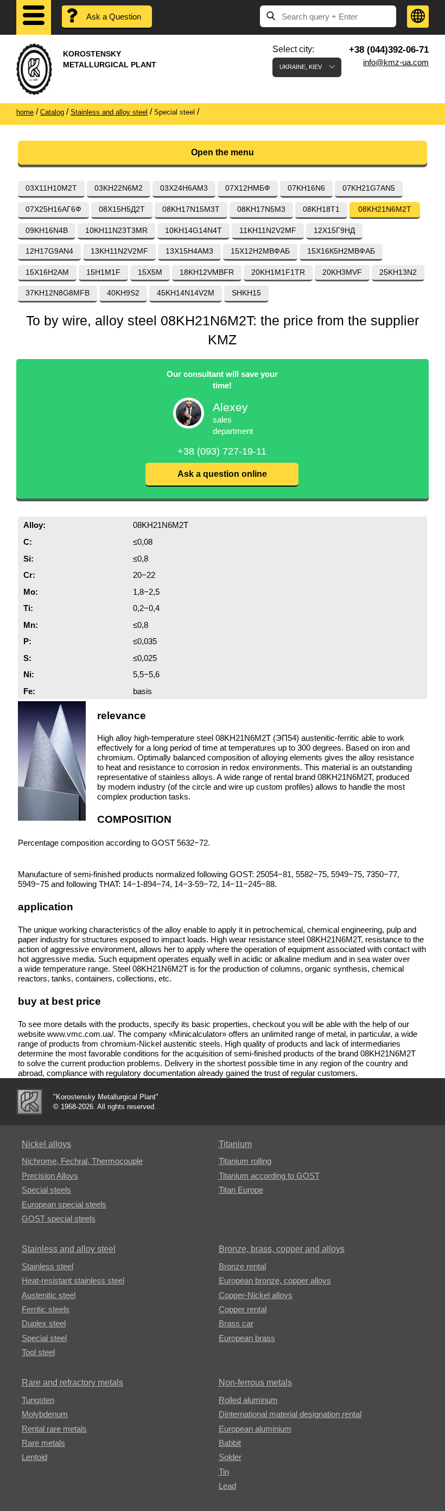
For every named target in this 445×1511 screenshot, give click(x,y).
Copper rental (242, 1309)
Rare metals (43, 1442)
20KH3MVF (342, 272)
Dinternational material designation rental (290, 1414)
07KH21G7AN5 (368, 188)
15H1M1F (103, 272)
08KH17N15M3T (191, 209)
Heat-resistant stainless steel (73, 1280)
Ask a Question (113, 16)
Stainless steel (47, 1266)
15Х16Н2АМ (47, 272)
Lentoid (34, 1457)
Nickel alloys (46, 1144)
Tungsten (38, 1400)
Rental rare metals (54, 1428)
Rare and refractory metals (72, 1382)
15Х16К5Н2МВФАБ (341, 251)
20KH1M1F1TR (278, 272)
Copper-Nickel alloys (256, 1295)
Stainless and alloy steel (69, 1249)
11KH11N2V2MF (267, 230)
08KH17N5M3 (261, 209)
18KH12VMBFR (207, 272)
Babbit (230, 1442)
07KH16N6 (306, 188)
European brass (247, 1338)
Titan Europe (241, 1189)
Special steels (46, 1189)
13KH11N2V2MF (119, 251)
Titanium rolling (245, 1161)
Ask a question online (222, 474)
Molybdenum (45, 1414)
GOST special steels (59, 1218)
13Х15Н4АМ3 (189, 251)
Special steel (44, 1338)
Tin (224, 1471)
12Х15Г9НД (334, 230)
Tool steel (38, 1352)
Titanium (235, 1144)
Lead (227, 1485)
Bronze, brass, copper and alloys (282, 1249)
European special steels (64, 1204)
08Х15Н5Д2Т (122, 209)
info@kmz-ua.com (396, 62)
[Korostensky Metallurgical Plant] (29, 1102)
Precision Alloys (50, 1175)
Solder (230, 1457)
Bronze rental (242, 1266)
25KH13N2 (398, 272)
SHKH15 (246, 292)
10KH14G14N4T (193, 230)
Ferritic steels (45, 1309)
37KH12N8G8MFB (58, 292)
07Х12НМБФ (247, 188)
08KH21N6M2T (384, 209)
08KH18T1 (321, 209)
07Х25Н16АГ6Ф (53, 209)
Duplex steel (44, 1323)
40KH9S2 (123, 292)
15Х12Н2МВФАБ (260, 251)
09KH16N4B (47, 230)
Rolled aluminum (248, 1400)
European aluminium (255, 1428)
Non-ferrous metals (255, 1382)
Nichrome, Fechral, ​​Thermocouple (82, 1161)
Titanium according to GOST (269, 1175)
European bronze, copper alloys (275, 1280)
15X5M (150, 272)
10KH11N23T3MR (116, 230)
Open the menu (222, 152)
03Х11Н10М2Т (51, 188)
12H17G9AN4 (49, 251)
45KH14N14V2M (185, 292)
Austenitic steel (48, 1295)
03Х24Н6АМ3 (184, 188)
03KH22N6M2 (118, 188)
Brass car (236, 1323)
